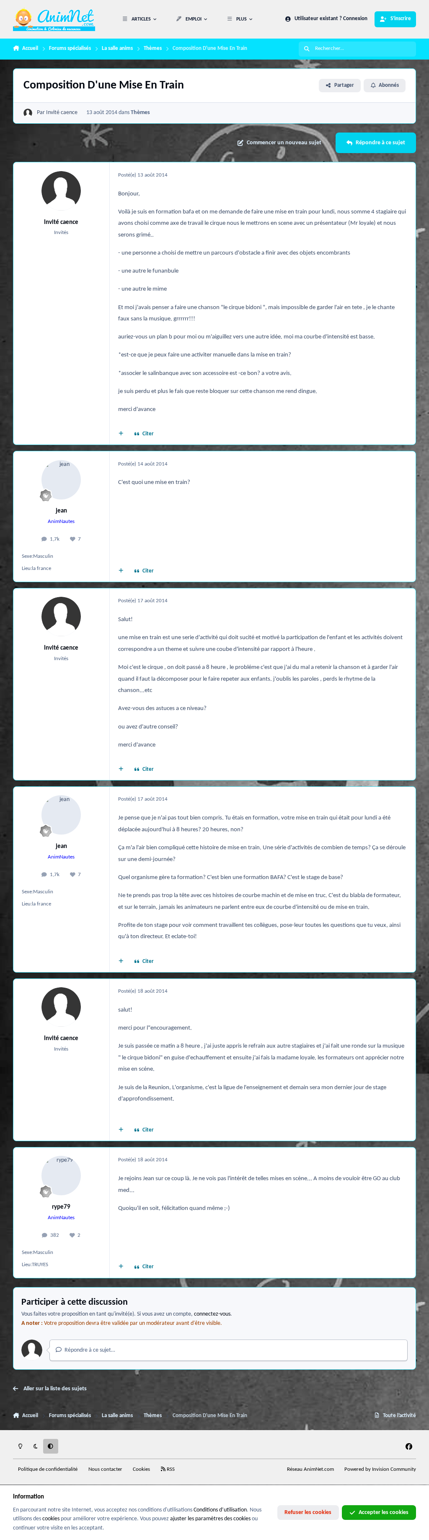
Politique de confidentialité (48, 1469)
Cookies (141, 1469)
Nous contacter (105, 1469)
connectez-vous (212, 1314)
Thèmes (140, 112)
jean (61, 510)
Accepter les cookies (383, 1512)
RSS (170, 1469)
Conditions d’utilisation (220, 1510)
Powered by (380, 1469)
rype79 (61, 1207)
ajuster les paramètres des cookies (210, 1519)
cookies (50, 1519)
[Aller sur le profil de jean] (61, 479)
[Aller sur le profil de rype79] (61, 1175)
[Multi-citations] (121, 434)
